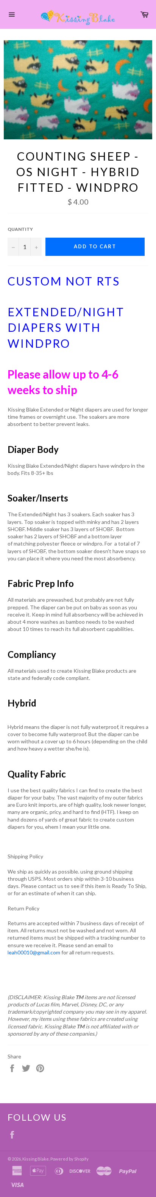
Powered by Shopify (69, 1158)
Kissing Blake (35, 1158)
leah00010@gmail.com (34, 952)
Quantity (20, 229)
